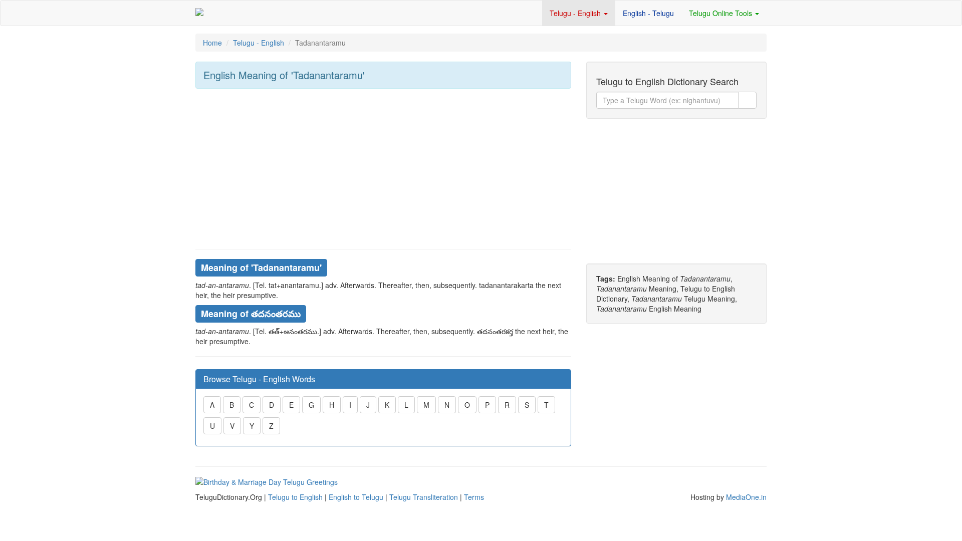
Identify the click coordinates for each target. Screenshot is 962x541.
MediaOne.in (746, 497)
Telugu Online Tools (721, 13)
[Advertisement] (383, 169)
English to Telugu (356, 497)
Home (212, 43)
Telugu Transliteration (423, 497)
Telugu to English (295, 497)
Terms (474, 497)
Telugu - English (576, 13)
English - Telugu (648, 13)
